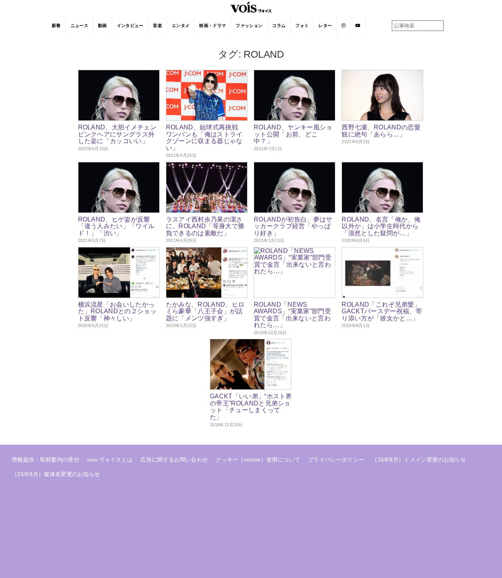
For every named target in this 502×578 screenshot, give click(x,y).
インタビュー (130, 25)
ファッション (249, 25)
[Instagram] (344, 25)
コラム (279, 25)
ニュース (79, 25)
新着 (56, 25)
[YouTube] (358, 25)
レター (325, 25)
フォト (302, 25)
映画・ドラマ (212, 25)
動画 (102, 25)
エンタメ (180, 25)
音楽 (157, 25)
